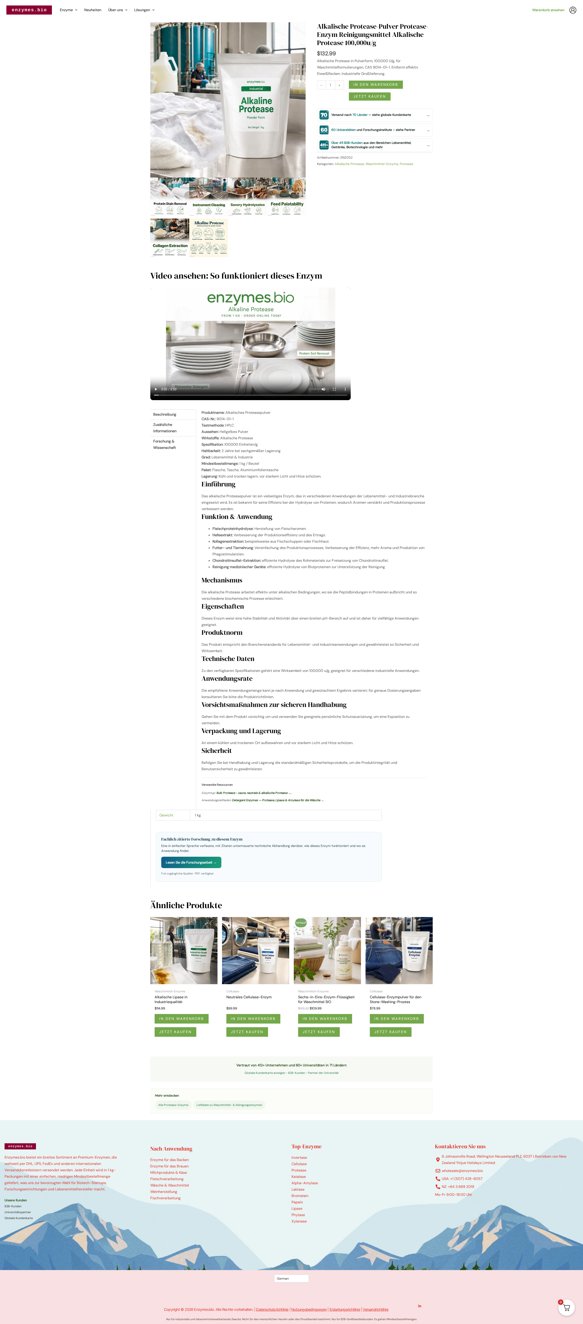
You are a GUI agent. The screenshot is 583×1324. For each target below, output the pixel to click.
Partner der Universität (323, 1073)
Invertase (299, 1157)
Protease (406, 164)
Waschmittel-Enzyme (382, 164)
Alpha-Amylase (305, 1183)
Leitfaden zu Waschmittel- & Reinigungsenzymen (229, 1105)
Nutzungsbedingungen (309, 1309)
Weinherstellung (163, 1191)
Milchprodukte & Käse (168, 1172)
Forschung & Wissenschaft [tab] (164, 444)
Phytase (298, 1214)
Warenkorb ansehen (548, 10)
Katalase (299, 1176)
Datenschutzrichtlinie (272, 1309)
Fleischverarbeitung (167, 1179)
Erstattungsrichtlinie (345, 1309)
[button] (75, 10)
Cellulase (299, 1163)
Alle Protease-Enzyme (173, 1105)
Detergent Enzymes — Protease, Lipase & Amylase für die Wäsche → (278, 800)
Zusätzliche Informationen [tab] (164, 427)
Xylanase (299, 1221)
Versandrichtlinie (375, 1309)
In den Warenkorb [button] (181, 1018)
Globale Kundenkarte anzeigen (265, 1073)
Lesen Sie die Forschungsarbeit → (191, 862)
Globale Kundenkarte (19, 1218)
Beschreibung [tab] (164, 414)
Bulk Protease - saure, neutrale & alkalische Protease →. (254, 793)
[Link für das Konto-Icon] (573, 10)
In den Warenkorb (375, 84)
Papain (297, 1202)
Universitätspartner (18, 1212)
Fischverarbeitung (165, 1198)
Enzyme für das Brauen (169, 1166)
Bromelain (300, 1195)
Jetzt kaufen (369, 96)
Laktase (298, 1189)
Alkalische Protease (349, 164)
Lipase (297, 1208)
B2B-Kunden (296, 1073)
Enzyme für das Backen (169, 1159)
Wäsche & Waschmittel (169, 1185)
